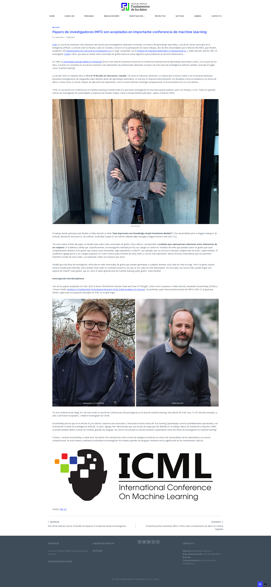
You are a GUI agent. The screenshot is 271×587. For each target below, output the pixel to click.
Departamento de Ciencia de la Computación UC (88, 50)
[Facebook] (144, 542)
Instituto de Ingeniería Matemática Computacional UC (161, 50)
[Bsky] (158, 542)
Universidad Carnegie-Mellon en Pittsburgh (82, 61)
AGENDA (197, 16)
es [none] (260, 584)
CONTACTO (216, 16)
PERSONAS (89, 16)
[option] (265, 584)
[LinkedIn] (149, 542)
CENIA (67, 54)
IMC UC (63, 509)
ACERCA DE (69, 16)
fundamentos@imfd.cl (202, 551)
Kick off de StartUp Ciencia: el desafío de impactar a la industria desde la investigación (87, 524)
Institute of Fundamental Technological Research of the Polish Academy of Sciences (106, 289)
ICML (54, 44)
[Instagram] (140, 542)
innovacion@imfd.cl (212, 554)
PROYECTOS (160, 16)
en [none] (265, 584)
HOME (51, 16)
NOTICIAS (180, 16)
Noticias (56, 27)
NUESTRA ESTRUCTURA (60, 561)
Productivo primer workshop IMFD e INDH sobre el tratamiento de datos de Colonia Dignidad (184, 525)
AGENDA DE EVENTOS (103, 543)
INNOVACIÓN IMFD (111, 16)
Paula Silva (60, 37)
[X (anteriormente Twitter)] (153, 542)
